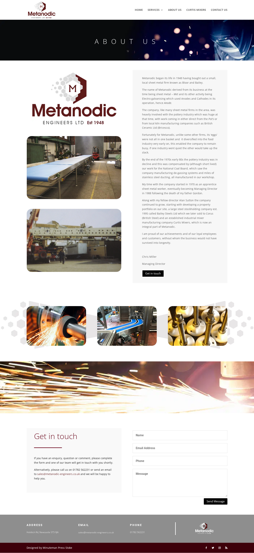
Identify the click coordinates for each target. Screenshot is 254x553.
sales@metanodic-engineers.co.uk (58, 474)
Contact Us (219, 10)
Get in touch (153, 273)
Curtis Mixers (196, 10)
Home (139, 10)
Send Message (216, 501)
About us (174, 10)
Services (154, 10)
